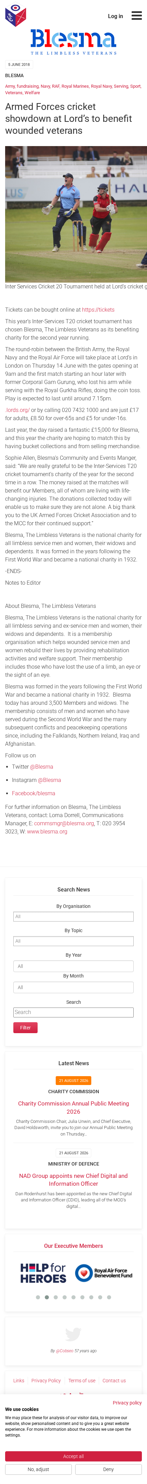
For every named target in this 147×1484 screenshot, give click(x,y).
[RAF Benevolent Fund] (104, 1273)
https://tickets (98, 309)
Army (10, 86)
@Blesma (41, 767)
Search (73, 1002)
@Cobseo (65, 1351)
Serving (121, 86)
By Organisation (73, 906)
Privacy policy (127, 1402)
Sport (135, 86)
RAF (55, 86)
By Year (74, 955)
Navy (45, 86)
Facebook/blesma (33, 793)
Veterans (14, 92)
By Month (73, 976)
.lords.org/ (17, 410)
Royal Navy (101, 86)
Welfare (32, 92)
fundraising (28, 86)
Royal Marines (75, 86)
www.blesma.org (47, 831)
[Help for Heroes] (43, 1273)
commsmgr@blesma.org (64, 823)
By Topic (73, 930)
